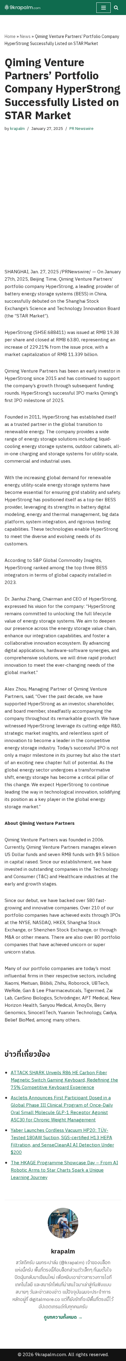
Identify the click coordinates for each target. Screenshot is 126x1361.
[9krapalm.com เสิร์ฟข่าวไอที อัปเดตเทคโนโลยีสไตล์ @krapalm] (23, 7)
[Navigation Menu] (103, 7)
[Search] (116, 7)
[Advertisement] (63, 194)
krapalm (17, 128)
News (25, 36)
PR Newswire (81, 128)
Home (10, 36)
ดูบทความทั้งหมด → (63, 1317)
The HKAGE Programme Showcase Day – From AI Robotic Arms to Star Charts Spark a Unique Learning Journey (64, 1170)
